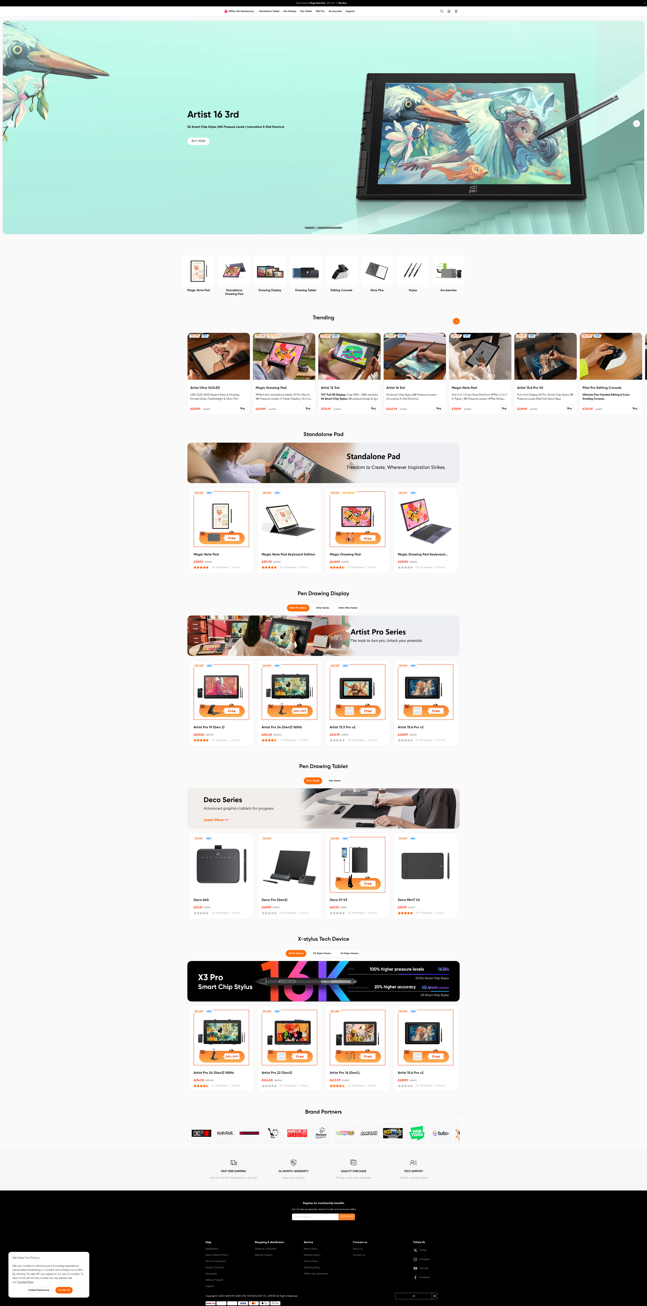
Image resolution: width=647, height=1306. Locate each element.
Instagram (424, 1259)
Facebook (424, 1277)
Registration (212, 1249)
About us (358, 1249)
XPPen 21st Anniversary (241, 11)
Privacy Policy (311, 1261)
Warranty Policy (312, 1255)
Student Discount (215, 1267)
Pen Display (289, 11)
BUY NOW (198, 141)
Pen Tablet (306, 11)
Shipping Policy (312, 1267)
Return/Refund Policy (217, 1255)
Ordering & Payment (265, 1249)
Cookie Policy (25, 1282)
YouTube (423, 1268)
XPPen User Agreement (316, 1274)
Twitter (422, 1250)
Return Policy (311, 1249)
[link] (190, 11)
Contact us (359, 1255)
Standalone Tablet (269, 11)
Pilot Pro (320, 11)
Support (350, 11)
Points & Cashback (216, 1261)
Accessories (335, 11)
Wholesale (211, 1274)
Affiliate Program (214, 1280)
